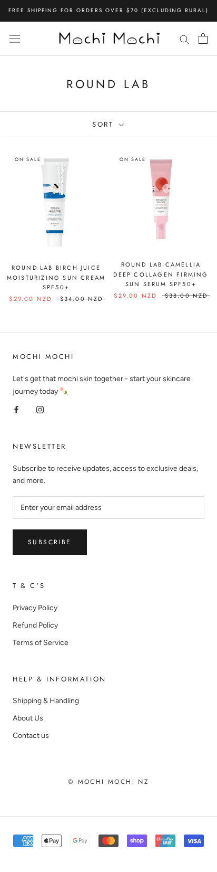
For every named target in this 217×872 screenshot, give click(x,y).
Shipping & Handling (46, 700)
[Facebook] (16, 409)
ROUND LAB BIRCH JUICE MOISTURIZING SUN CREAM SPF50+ (56, 277)
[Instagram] (40, 409)
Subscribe (50, 542)
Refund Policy (35, 625)
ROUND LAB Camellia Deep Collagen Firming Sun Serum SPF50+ (160, 274)
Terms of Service (40, 642)
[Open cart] (203, 38)
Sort (104, 124)
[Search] (184, 38)
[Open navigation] (14, 39)
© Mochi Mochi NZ (108, 781)
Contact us (31, 735)
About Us (28, 718)
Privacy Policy (35, 607)
